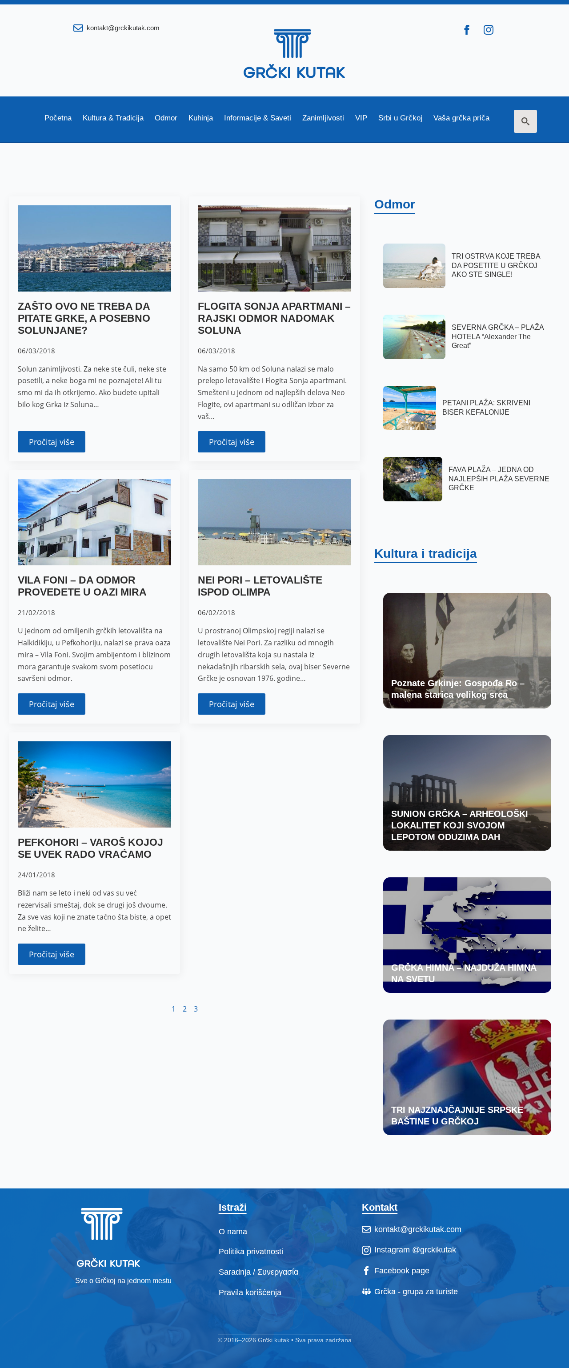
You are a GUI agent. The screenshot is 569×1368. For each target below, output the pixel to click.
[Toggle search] (525, 121)
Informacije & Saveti (257, 118)
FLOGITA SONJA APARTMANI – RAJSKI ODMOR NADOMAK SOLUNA (274, 318)
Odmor (166, 118)
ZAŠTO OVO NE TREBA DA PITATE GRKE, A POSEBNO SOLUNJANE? (84, 318)
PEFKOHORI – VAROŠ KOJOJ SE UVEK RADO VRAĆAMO (90, 848)
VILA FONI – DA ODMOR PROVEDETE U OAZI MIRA (82, 586)
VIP (361, 118)
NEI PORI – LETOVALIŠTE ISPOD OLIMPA (260, 586)
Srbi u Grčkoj (400, 118)
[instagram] (488, 29)
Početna (58, 118)
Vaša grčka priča (461, 118)
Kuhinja (200, 118)
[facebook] (466, 29)
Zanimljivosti (323, 118)
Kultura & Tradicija (113, 118)
